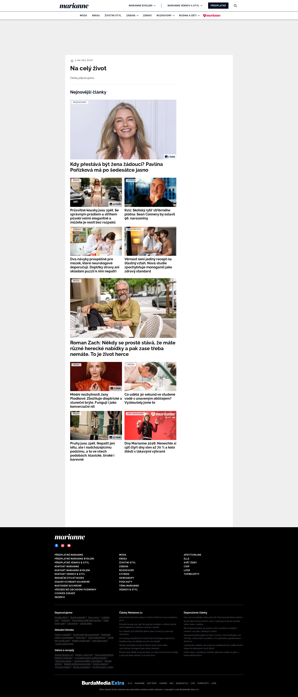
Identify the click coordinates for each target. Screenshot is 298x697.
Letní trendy (72, 623)
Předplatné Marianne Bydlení (74, 558)
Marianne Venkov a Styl (183, 5)
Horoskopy (126, 578)
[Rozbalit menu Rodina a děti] (198, 15)
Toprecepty (191, 574)
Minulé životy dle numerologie (86, 635)
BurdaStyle (182, 683)
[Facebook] (56, 545)
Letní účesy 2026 (99, 641)
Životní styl (113, 15)
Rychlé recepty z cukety (103, 667)
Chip (187, 566)
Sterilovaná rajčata (63, 661)
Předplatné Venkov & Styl (72, 562)
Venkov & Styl (128, 589)
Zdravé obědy (86, 623)
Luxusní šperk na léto (64, 644)
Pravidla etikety (61, 617)
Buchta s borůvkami (81, 667)
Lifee (187, 570)
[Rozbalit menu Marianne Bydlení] (153, 6)
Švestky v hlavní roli (83, 655)
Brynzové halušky (62, 667)
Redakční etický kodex (69, 578)
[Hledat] (235, 5)
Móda (83, 15)
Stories (124, 574)
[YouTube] (69, 545)
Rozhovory (164, 15)
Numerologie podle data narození (86, 620)
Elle (186, 558)
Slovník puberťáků (78, 617)
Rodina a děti (188, 15)
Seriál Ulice (81, 637)
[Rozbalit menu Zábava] (136, 15)
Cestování (65, 620)
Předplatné (218, 5)
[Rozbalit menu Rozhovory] (173, 15)
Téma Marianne (129, 585)
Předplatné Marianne (69, 555)
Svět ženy (190, 562)
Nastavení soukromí (68, 585)
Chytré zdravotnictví (96, 637)
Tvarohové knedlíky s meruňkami (88, 661)
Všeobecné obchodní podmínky (75, 589)
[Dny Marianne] (212, 15)
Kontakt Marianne (67, 566)
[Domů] (77, 5)
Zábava (130, 15)
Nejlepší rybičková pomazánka (77, 664)
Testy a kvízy (93, 617)
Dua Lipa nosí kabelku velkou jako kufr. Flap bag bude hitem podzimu (213, 617)
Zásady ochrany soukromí (72, 582)
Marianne (139, 683)
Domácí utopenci (100, 664)
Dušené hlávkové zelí (64, 655)
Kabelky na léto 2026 (81, 641)
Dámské (163, 683)
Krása (96, 15)
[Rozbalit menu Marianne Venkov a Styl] (200, 6)
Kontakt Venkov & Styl (70, 574)
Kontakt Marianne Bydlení (72, 570)
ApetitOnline (192, 555)
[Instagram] (63, 545)
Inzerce (60, 597)
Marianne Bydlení (140, 5)
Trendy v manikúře (62, 635)
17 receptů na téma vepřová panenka (90, 658)
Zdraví (147, 15)
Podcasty (125, 582)
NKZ (172, 683)
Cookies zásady (65, 593)
